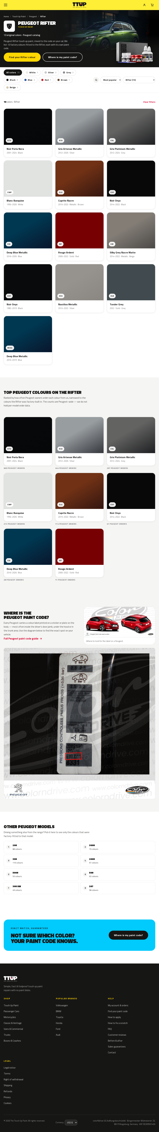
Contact (112, 1052)
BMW (58, 1011)
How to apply (114, 1017)
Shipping (8, 1085)
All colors (12, 72)
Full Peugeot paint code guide (21, 639)
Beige (14, 87)
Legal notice (10, 1067)
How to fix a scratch (118, 1023)
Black (14, 79)
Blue (31, 79)
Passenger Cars (11, 1011)
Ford (58, 1029)
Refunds (8, 1091)
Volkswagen (62, 1005)
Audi (58, 1035)
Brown (65, 79)
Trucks (7, 1035)
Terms (7, 1073)
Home (6, 16)
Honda (59, 1023)
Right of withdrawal (13, 1079)
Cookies (7, 1103)
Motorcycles (10, 1017)
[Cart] (152, 5)
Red (48, 79)
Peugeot (33, 16)
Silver (52, 72)
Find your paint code (118, 1011)
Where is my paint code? (62, 57)
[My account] (144, 5)
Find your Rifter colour (22, 57)
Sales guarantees (117, 1046)
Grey (69, 72)
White (33, 72)
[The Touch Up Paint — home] (79, 5)
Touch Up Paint (19, 16)
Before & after (115, 1040)
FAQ (110, 1029)
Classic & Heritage (13, 1023)
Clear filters (149, 101)
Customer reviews (117, 1035)
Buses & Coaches (12, 1040)
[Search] (96, 80)
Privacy (7, 1097)
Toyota (59, 1017)
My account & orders (118, 1005)
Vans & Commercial (13, 1029)
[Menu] (5, 5)
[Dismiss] (50, 1122)
